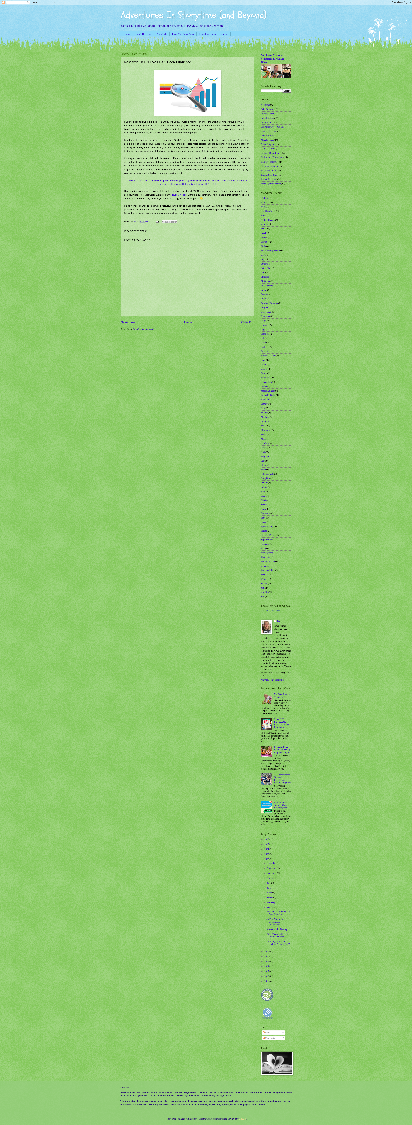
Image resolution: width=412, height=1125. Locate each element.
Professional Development (273, 157)
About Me (162, 33)
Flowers (264, 351)
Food (263, 359)
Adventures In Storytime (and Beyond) (194, 15)
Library (264, 403)
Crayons (264, 307)
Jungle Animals (268, 390)
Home (127, 33)
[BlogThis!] (166, 221)
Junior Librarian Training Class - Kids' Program (281, 805)
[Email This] (163, 221)
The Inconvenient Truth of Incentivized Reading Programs (282, 778)
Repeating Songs (207, 33)
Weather (264, 574)
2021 (266, 951)
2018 (266, 966)
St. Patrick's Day (268, 535)
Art (262, 215)
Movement (266, 430)
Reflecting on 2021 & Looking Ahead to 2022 (278, 943)
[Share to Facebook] (172, 221)
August (270, 877)
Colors (264, 289)
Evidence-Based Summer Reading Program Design (282, 749)
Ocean (264, 447)
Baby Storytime (268, 109)
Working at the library (271, 183)
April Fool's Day (268, 211)
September (272, 872)
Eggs (263, 329)
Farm (263, 342)
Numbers (265, 443)
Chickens (265, 276)
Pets (263, 460)
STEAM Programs (269, 161)
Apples (264, 206)
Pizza (263, 469)
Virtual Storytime (269, 179)
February (271, 902)
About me (265, 104)
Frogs (263, 364)
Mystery (264, 438)
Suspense (265, 543)
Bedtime (264, 241)
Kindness (265, 399)
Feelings (264, 346)
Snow (263, 508)
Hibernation (266, 381)
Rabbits (264, 482)
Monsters (265, 421)
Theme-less (266, 556)
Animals (264, 202)
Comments (270, 1038)
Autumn (264, 224)
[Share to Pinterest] (175, 221)
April (269, 892)
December (272, 863)
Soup (263, 517)
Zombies (265, 592)
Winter (264, 578)
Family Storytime (269, 130)
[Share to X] (169, 221)
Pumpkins (265, 478)
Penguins (265, 456)
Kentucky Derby (268, 395)
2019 (266, 961)
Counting (265, 298)
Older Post (247, 322)
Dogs (263, 320)
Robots (264, 486)
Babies (264, 228)
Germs (264, 373)
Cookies (264, 294)
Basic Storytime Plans (183, 33)
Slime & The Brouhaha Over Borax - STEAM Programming (281, 723)
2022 (266, 858)
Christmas (265, 281)
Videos (224, 33)
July (269, 882)
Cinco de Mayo (267, 285)
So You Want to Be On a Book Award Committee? (277, 921)
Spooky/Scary (267, 526)
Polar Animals (267, 473)
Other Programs (268, 144)
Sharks (264, 500)
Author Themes (268, 219)
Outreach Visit (267, 148)
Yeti (263, 587)
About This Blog (143, 33)
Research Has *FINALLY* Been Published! (278, 913)
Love (263, 408)
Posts (267, 1032)
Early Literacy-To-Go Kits (272, 126)
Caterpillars (266, 267)
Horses (264, 386)
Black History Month (270, 250)
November (272, 868)
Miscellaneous (267, 139)
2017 (266, 971)
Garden (264, 368)
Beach (263, 232)
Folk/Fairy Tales (268, 355)
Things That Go (268, 561)
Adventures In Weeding (276, 929)
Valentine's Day (268, 570)
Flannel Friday (267, 135)
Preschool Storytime (270, 152)
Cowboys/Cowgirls (269, 303)
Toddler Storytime (269, 174)
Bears (263, 237)
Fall (262, 338)
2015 (266, 981)
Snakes (264, 504)
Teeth (263, 548)
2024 (266, 849)
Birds (263, 246)
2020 (266, 956)
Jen (278, 621)
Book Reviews (267, 117)
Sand (263, 491)
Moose (264, 425)
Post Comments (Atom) (143, 329)
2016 (266, 976)
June (269, 887)
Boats (263, 254)
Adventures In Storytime (270, 611)
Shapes (264, 495)
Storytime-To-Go (268, 170)
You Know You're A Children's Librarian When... (272, 58)
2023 (266, 854)
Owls (263, 452)
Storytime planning (269, 166)
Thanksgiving (267, 552)
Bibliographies (267, 113)
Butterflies (265, 263)
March (270, 897)
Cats (263, 272)
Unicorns (265, 565)
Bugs (263, 259)
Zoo (262, 596)
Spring (264, 530)
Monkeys (265, 416)
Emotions (265, 333)
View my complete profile (272, 679)
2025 (266, 844)
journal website (179, 195)
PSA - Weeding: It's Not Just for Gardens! (277, 935)
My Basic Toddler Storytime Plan (282, 695)
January (270, 907)
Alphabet (265, 197)
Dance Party (266, 311)
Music (263, 434)
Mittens (264, 412)
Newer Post (128, 322)
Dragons (264, 324)
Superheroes (266, 539)
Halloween (266, 377)
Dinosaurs (265, 316)
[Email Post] (157, 221)
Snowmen (265, 513)
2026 (266, 839)
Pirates (264, 465)
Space (263, 522)
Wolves (264, 583)
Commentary (267, 122)
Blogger (242, 1118)
